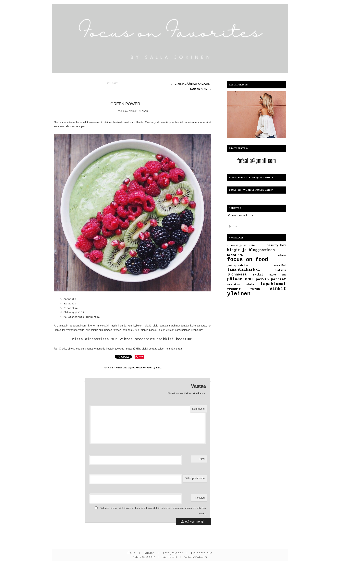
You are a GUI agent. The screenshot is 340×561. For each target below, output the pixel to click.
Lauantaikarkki (243, 269)
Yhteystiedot (173, 553)
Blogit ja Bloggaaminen (251, 250)
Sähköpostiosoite (195, 478)
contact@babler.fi (195, 556)
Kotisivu (200, 497)
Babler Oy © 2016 (144, 556)
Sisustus (233, 284)
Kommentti (198, 408)
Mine (273, 274)
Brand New (235, 255)
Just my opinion (237, 265)
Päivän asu (240, 279)
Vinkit (278, 288)
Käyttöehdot (169, 556)
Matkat (258, 274)
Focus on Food (144, 367)
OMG (284, 275)
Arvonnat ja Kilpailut (241, 245)
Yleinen (143, 111)
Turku (255, 289)
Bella (131, 553)
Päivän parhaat (271, 279)
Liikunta (280, 270)
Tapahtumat (273, 284)
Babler (149, 553)
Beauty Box (276, 245)
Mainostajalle (202, 553)
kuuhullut (280, 265)
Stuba (250, 284)
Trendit (234, 289)
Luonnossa (237, 274)
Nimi (202, 458)
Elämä (282, 255)
